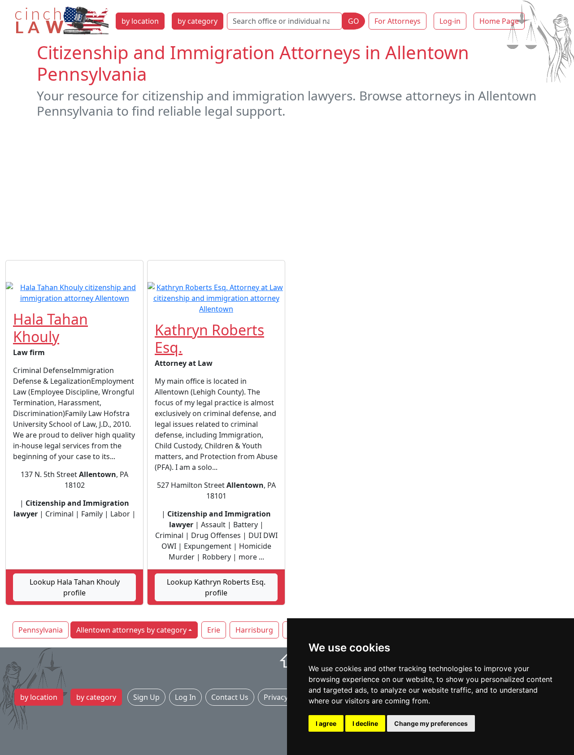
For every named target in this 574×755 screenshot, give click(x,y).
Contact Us (229, 697)
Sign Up (146, 697)
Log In (185, 697)
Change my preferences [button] (431, 723)
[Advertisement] (287, 189)
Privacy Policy (286, 697)
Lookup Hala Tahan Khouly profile (75, 587)
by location (140, 21)
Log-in (450, 21)
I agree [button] (326, 723)
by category (197, 21)
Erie (213, 630)
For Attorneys (397, 21)
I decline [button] (365, 723)
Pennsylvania (40, 630)
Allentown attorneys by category (131, 630)
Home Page (499, 21)
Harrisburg (254, 630)
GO (353, 21)
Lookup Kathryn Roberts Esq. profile (216, 587)
